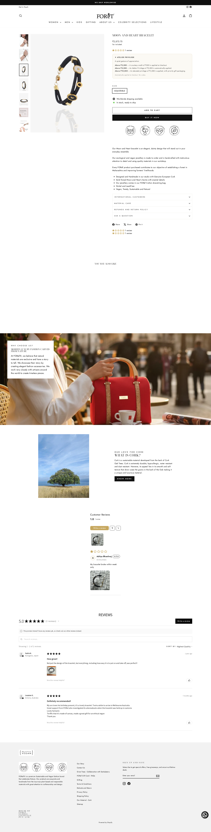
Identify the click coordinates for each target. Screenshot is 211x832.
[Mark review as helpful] (189, 680)
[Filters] (112, 528)
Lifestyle (156, 22)
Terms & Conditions (84, 784)
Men (68, 22)
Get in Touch (23, 7)
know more (124, 479)
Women (54, 22)
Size (114, 86)
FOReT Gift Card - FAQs (86, 776)
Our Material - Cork (84, 800)
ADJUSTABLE (119, 90)
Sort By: (171, 646)
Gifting (91, 22)
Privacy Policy (82, 792)
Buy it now (152, 117)
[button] (118, 50)
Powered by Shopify (105, 822)
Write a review (99, 528)
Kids (79, 22)
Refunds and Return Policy (131, 209)
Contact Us (81, 767)
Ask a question (123, 216)
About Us (106, 22)
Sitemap (80, 804)
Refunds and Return (84, 788)
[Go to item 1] (97, 539)
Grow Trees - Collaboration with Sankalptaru (93, 771)
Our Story (80, 763)
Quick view (39, 309)
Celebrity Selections (132, 22)
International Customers (129, 197)
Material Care (122, 203)
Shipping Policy (83, 796)
